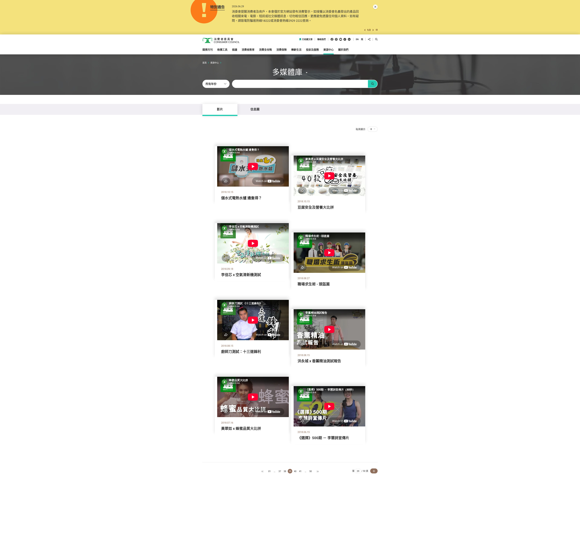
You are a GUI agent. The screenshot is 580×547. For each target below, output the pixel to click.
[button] (365, 30)
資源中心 (214, 62)
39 (290, 471)
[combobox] (216, 84)
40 (295, 471)
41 (300, 471)
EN (357, 39)
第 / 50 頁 (360, 470)
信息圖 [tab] (254, 109)
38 (285, 471)
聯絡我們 (321, 39)
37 (280, 471)
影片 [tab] (220, 109)
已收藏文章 (307, 39)
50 (310, 471)
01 (269, 471)
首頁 (204, 62)
